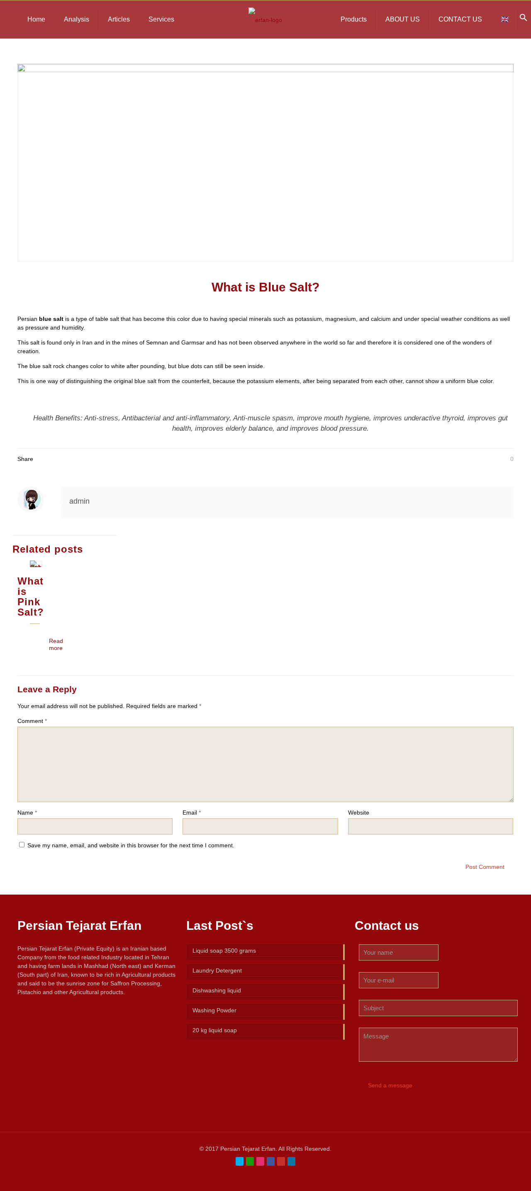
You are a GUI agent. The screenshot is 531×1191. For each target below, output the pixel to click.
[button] (523, 19)
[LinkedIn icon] (291, 1161)
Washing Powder (214, 1010)
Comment (32, 721)
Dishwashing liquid (216, 990)
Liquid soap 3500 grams (224, 950)
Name (27, 812)
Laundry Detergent (217, 970)
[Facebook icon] (271, 1161)
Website (358, 812)
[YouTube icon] (281, 1161)
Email (192, 812)
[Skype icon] (240, 1161)
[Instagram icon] (260, 1161)
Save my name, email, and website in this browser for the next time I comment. (130, 845)
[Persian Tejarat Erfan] (265, 19)
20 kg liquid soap (214, 1030)
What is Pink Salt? (30, 596)
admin (79, 501)
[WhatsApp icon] (250, 1161)
